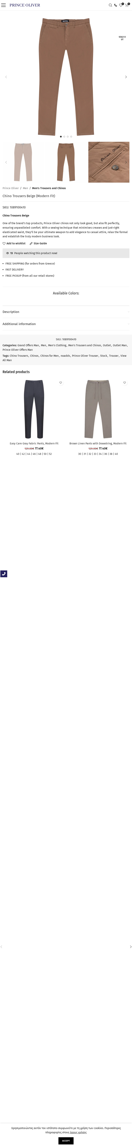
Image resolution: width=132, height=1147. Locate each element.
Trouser (113, 355)
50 (45, 454)
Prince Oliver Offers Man (18, 349)
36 (105, 454)
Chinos (34, 355)
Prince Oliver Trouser (85, 355)
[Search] (111, 5)
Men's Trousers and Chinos (49, 188)
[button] (6, 77)
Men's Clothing (57, 345)
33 (95, 454)
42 (23, 454)
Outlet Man (120, 345)
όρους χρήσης (78, 1132)
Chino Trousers (19, 355)
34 (100, 454)
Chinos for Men (49, 355)
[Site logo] (24, 4)
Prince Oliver (11, 188)
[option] (61, 136)
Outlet (107, 345)
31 (85, 454)
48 (39, 454)
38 (110, 454)
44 (28, 454)
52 (50, 454)
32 (90, 454)
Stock (103, 355)
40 (17, 454)
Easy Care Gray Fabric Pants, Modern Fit (34, 443)
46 (34, 454)
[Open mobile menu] (4, 5)
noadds (65, 355)
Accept (66, 1140)
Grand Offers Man (28, 345)
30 (79, 454)
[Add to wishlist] (61, 383)
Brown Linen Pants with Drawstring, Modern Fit (97, 443)
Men (25, 188)
